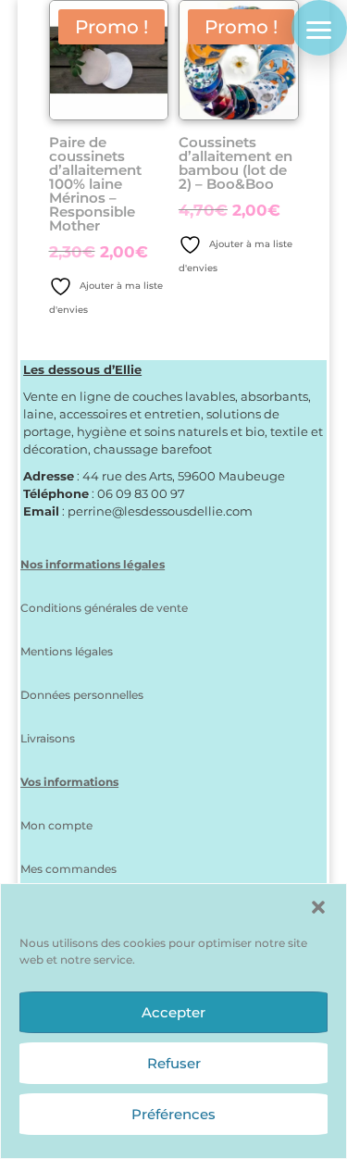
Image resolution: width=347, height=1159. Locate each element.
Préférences (173, 1114)
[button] (318, 907)
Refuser (174, 1063)
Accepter (173, 1012)
